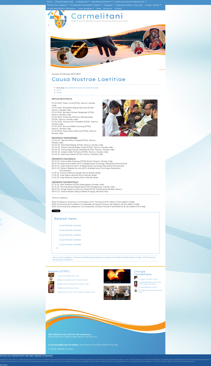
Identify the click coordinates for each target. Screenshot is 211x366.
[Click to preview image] (130, 136)
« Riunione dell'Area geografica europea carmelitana (97, 257)
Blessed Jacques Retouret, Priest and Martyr (72, 280)
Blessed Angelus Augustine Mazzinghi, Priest (73, 284)
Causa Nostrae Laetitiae (70, 225)
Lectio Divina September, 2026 (68, 276)
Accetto (3, 365)
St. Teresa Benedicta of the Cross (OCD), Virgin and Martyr (149, 283)
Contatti (69, 349)
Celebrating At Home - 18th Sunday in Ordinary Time (76, 292)
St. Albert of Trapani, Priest (147, 279)
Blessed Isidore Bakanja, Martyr (68, 288)
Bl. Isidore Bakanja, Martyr (147, 287)
